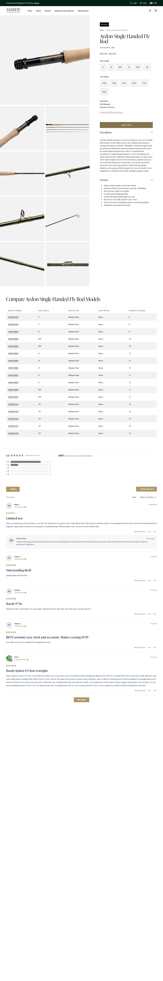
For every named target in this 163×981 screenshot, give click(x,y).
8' (111, 67)
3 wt (104, 83)
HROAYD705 (13, 324)
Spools (48, 10)
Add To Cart (126, 125)
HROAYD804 (13, 331)
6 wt (134, 83)
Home (102, 30)
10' (147, 67)
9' (129, 67)
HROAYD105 (13, 411)
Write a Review (149, 490)
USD (155, 3)
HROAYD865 (13, 346)
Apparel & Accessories (64, 10)
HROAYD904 (13, 353)
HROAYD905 (13, 360)
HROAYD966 (13, 389)
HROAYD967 (13, 397)
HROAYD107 (13, 426)
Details (36, 3)
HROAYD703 (13, 317)
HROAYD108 (13, 433)
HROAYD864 (13, 339)
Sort (134, 497)
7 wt (144, 83)
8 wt (104, 91)
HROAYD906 (13, 368)
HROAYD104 (13, 404)
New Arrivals (83, 10)
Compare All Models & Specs (111, 112)
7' (103, 67)
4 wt (124, 83)
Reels (38, 10)
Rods (30, 10)
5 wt (114, 83)
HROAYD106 (13, 419)
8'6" (120, 67)
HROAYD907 (13, 375)
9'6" (137, 67)
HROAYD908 (13, 382)
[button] (107, 47)
